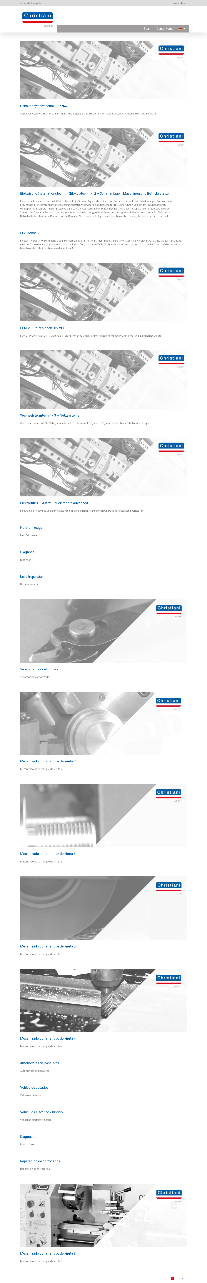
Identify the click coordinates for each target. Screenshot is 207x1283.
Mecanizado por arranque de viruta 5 (48, 946)
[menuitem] (182, 28)
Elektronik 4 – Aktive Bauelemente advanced (54, 503)
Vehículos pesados (34, 1087)
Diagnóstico (29, 1137)
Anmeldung (179, 3)
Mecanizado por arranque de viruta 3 (48, 1253)
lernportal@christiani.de (30, 3)
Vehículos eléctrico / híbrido (41, 1112)
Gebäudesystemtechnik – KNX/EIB (46, 106)
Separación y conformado (39, 669)
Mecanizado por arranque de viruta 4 (48, 1038)
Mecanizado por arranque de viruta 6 (48, 854)
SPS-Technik (29, 233)
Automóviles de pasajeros (39, 1063)
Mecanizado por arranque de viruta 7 (48, 761)
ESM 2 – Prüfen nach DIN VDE (42, 328)
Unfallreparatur (31, 577)
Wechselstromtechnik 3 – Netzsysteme (49, 415)
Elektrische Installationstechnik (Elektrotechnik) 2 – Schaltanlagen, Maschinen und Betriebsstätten (95, 193)
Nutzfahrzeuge (31, 528)
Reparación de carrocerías (40, 1161)
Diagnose (27, 552)
